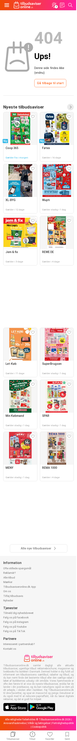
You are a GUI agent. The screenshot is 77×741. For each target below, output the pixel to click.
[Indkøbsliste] (62, 5)
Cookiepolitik (39, 726)
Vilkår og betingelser (39, 723)
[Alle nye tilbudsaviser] (70, 107)
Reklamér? (9, 572)
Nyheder (8, 600)
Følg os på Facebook (16, 617)
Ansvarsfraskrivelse (14, 723)
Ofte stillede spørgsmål (17, 568)
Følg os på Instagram (16, 622)
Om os (7, 591)
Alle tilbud (9, 577)
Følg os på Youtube (14, 626)
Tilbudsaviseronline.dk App (19, 586)
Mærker (7, 582)
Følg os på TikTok (14, 631)
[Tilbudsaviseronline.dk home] (27, 5)
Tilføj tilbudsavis (13, 596)
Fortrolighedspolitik (63, 723)
